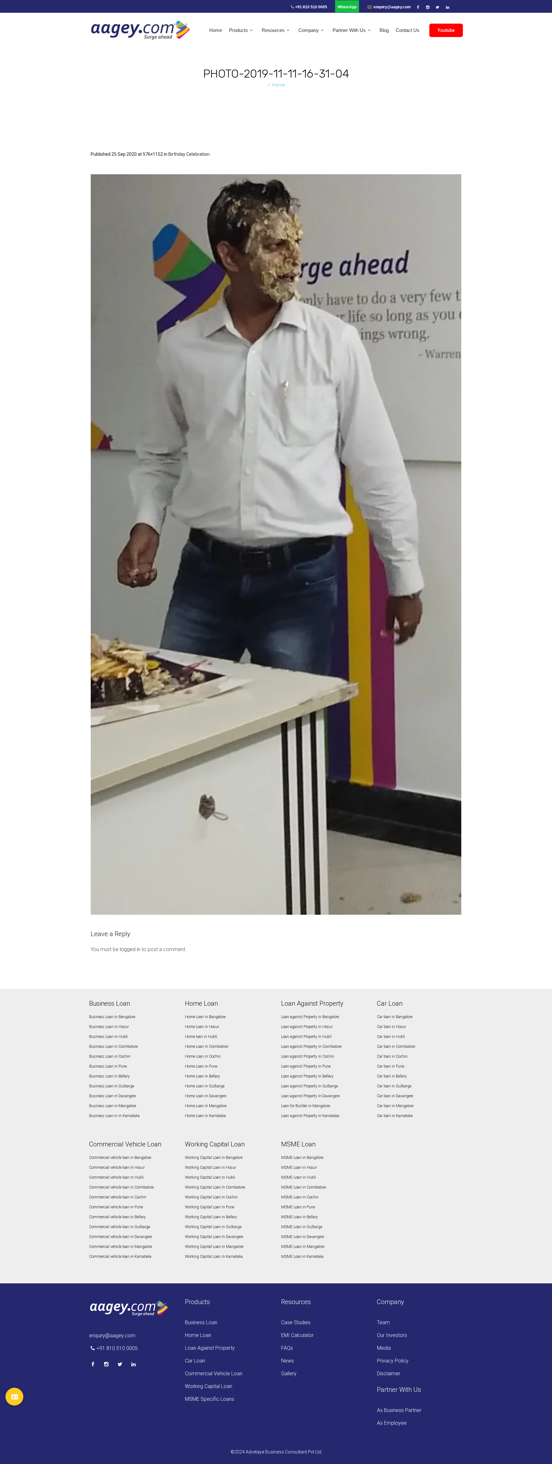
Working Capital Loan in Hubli (210, 1177)
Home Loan (198, 1335)
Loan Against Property (210, 1348)
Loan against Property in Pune (306, 1066)
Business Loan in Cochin (109, 1056)
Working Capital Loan (208, 1386)
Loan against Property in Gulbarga (309, 1086)
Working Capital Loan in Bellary (211, 1217)
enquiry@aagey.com (391, 7)
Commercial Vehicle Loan (213, 1373)
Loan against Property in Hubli (306, 1036)
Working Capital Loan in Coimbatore (215, 1187)
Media (384, 1348)
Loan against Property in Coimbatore (311, 1046)
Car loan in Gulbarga (394, 1086)
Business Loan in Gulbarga (111, 1086)
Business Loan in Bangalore (112, 1017)
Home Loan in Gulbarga (205, 1086)
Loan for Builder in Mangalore (305, 1106)
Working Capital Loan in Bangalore (213, 1157)
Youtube (446, 30)
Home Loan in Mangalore (205, 1106)
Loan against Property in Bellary (307, 1076)
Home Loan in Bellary (202, 1076)
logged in (130, 949)
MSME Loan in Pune (298, 1207)
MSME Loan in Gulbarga (301, 1227)
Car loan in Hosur (391, 1027)
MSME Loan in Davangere (302, 1237)
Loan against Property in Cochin (307, 1056)
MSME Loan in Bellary (299, 1217)
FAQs (287, 1348)
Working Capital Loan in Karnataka (214, 1256)
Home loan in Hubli (201, 1036)
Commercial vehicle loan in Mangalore (120, 1246)
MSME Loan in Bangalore (302, 1157)
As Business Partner (399, 1410)
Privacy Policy (393, 1361)
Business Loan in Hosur (109, 1027)
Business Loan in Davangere (112, 1096)
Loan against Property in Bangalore (310, 1017)
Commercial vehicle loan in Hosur (117, 1167)
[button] (14, 1397)
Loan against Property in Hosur (307, 1027)
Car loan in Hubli (391, 1036)
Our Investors (392, 1335)
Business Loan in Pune (108, 1066)
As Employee (392, 1423)
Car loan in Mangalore (395, 1106)
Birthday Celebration (189, 154)
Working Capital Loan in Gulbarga (213, 1227)
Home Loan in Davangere (205, 1096)
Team (383, 1322)
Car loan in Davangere (395, 1096)
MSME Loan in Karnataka (302, 1256)
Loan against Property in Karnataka (310, 1116)
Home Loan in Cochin (203, 1056)
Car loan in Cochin (392, 1056)
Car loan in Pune (390, 1066)
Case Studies (295, 1322)
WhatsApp (347, 7)
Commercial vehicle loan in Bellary (117, 1217)
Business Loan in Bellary (109, 1076)
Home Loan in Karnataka (205, 1116)
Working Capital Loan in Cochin (211, 1197)
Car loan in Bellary (392, 1076)
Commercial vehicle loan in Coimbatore (121, 1187)
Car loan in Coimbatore (396, 1046)
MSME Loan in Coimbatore (303, 1187)
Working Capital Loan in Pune (209, 1207)
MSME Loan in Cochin (299, 1197)
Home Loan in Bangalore (205, 1017)
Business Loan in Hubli (108, 1036)
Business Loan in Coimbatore (113, 1046)
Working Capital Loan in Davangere (214, 1237)
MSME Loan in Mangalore (302, 1246)
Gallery (288, 1373)
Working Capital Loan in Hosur (210, 1167)
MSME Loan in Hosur (299, 1167)
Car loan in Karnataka (395, 1116)
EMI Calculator (297, 1335)
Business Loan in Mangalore (112, 1106)
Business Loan (201, 1322)
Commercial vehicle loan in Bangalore (120, 1157)
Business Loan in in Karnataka (114, 1116)
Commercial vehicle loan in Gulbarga (119, 1227)
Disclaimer (388, 1373)
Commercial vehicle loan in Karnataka (120, 1256)
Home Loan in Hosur (202, 1027)
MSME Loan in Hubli (298, 1177)
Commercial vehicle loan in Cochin (117, 1197)
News (287, 1361)
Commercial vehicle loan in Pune (116, 1207)
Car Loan (195, 1361)
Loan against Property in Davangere (310, 1096)
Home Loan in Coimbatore (206, 1046)
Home (278, 84)
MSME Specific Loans (209, 1399)
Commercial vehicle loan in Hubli (116, 1177)
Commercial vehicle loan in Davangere (120, 1237)
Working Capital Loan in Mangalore (214, 1246)
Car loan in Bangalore (394, 1017)
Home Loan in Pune (201, 1066)
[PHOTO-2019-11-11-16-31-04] (276, 544)
